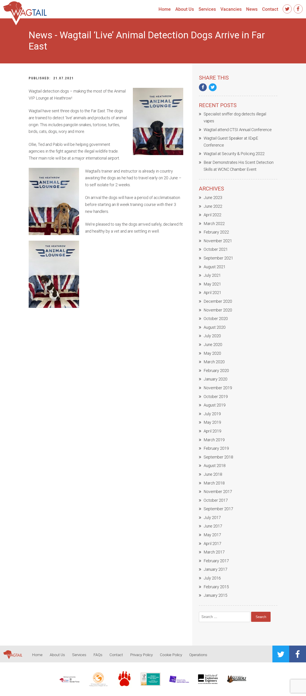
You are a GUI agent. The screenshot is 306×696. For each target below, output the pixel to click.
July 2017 (212, 517)
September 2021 (218, 258)
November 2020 (218, 310)
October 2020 (216, 318)
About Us (184, 9)
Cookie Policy (171, 655)
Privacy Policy (141, 655)
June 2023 (213, 197)
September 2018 (218, 457)
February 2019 (216, 448)
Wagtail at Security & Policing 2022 (234, 153)
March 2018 (214, 483)
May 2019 (212, 422)
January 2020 (215, 379)
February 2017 (216, 560)
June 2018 (213, 474)
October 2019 (216, 396)
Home (165, 9)
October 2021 (216, 249)
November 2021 (218, 240)
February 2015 (216, 586)
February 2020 (216, 370)
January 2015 (215, 595)
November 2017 (218, 491)
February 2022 (216, 232)
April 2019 (212, 431)
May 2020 (212, 353)
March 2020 (214, 361)
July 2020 (212, 335)
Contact (270, 9)
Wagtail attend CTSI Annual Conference (238, 129)
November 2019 (218, 387)
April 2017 (212, 543)
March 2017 (214, 552)
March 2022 (214, 223)
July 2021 (212, 275)
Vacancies (231, 9)
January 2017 (215, 569)
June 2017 (213, 526)
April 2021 (212, 292)
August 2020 (215, 327)
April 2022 (212, 214)
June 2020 (213, 344)
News (252, 9)
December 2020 (218, 301)
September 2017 (218, 508)
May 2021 (212, 284)
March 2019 (214, 439)
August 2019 (215, 405)
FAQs (97, 655)
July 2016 (212, 578)
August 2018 (215, 465)
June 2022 (213, 206)
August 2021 (215, 266)
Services (207, 9)
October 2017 (216, 500)
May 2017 (212, 534)
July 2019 (212, 413)
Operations (198, 655)
